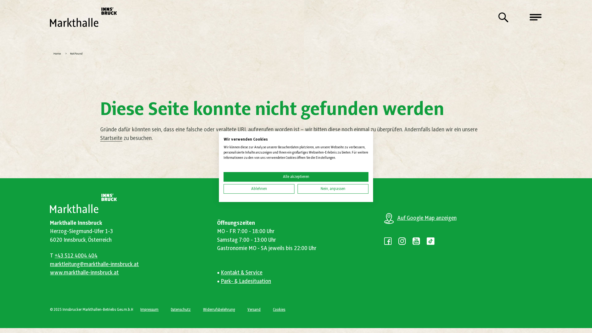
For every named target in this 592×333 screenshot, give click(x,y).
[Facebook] (388, 241)
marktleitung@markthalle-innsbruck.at (94, 264)
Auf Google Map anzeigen (427, 218)
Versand (254, 310)
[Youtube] (416, 241)
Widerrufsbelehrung (219, 310)
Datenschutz (181, 310)
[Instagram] (402, 241)
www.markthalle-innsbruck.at (84, 273)
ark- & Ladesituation (247, 281)
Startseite (111, 138)
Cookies (279, 310)
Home (57, 54)
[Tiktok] (430, 241)
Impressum (149, 310)
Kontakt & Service (241, 273)
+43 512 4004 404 (76, 256)
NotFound (76, 54)
